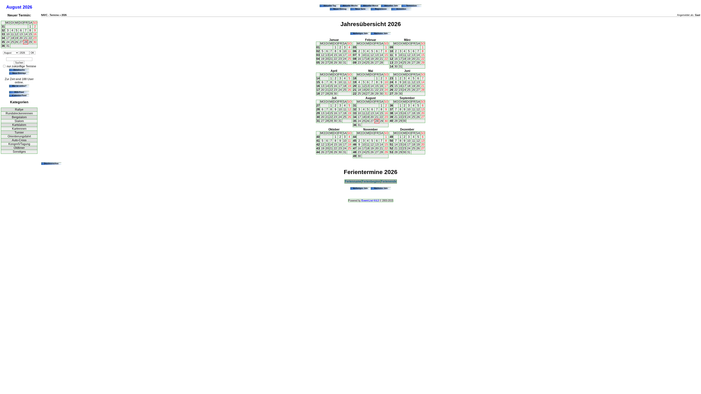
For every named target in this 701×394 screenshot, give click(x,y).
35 (3, 42)
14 (25, 34)
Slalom (19, 121)
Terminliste (411, 6)
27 (21, 42)
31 (3, 26)
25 (12, 42)
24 (7, 42)
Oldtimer (19, 147)
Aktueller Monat (370, 6)
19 (16, 38)
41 (318, 140)
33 (3, 34)
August (13, 7)
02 (318, 51)
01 (318, 47)
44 (318, 152)
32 (3, 30)
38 (391, 113)
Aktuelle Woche (350, 6)
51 (391, 144)
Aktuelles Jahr (391, 6)
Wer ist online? (19, 86)
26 (16, 42)
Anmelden (401, 9)
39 (391, 117)
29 (30, 42)
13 (21, 34)
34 (3, 38)
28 (25, 42)
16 (35, 34)
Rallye (19, 109)
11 (12, 34)
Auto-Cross (19, 140)
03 (318, 55)
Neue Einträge (19, 73)
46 (354, 144)
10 (7, 34)
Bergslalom (19, 117)
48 (354, 152)
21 (25, 38)
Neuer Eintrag (339, 9)
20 (21, 38)
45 (354, 140)
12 (16, 34)
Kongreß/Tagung (19, 144)
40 (391, 120)
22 (30, 38)
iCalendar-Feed (19, 95)
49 (354, 156)
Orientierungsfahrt (19, 136)
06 (354, 51)
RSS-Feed (19, 92)
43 (318, 148)
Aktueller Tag (329, 6)
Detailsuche (19, 70)
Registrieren (381, 9)
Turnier (19, 132)
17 (7, 38)
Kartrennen (19, 128)
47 (354, 148)
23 (35, 38)
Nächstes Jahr (381, 33)
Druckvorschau (51, 163)
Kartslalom (19, 124)
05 (318, 62)
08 (354, 58)
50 (391, 140)
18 (12, 38)
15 (30, 34)
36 (3, 45)
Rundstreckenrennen (19, 113)
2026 (27, 7)
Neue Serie (360, 9)
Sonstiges (19, 151)
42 (318, 144)
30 (35, 42)
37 (391, 109)
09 (354, 62)
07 (354, 55)
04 (318, 58)
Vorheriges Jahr (360, 33)
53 (391, 152)
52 (391, 148)
